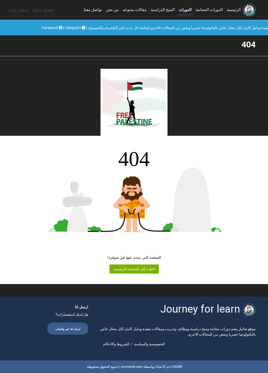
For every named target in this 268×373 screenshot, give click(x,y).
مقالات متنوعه (135, 9)
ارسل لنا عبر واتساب (67, 329)
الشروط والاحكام (116, 344)
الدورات (185, 9)
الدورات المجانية (209, 9)
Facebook (63, 28)
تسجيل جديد (19, 10)
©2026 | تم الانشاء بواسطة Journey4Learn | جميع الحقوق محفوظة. (134, 367)
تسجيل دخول (43, 10)
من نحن (112, 9)
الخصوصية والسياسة (149, 344)
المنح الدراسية (163, 9)
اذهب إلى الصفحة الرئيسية (134, 269)
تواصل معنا (93, 9)
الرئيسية (234, 9)
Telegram (86, 28)
